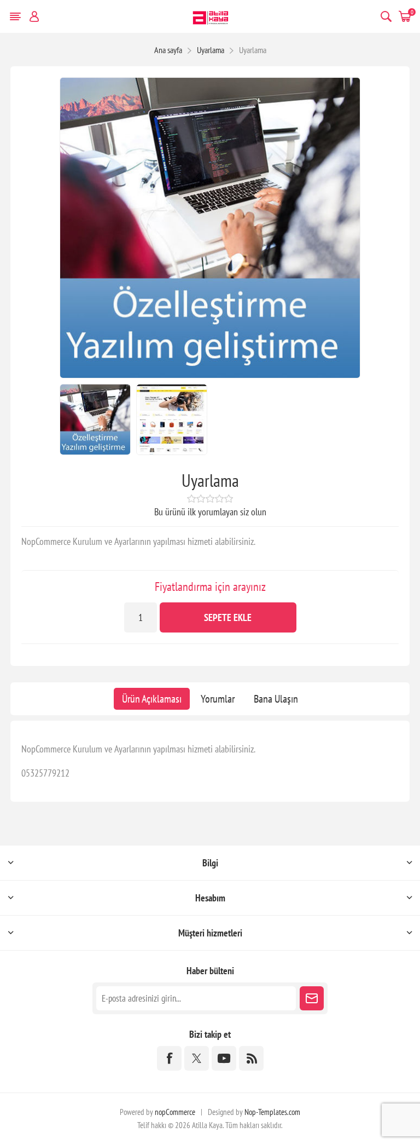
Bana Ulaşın (276, 699)
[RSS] (251, 1058)
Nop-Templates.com (272, 1112)
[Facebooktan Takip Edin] (169, 1058)
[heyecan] (196, 1058)
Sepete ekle (228, 617)
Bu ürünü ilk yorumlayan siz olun (210, 511)
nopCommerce (175, 1112)
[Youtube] (224, 1058)
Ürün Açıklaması (152, 699)
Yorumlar (218, 699)
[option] (95, 419)
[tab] (152, 699)
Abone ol (312, 998)
